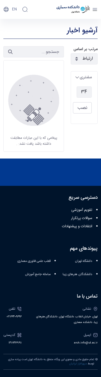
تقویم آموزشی (81, 210)
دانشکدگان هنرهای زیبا (77, 274)
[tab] (84, 77)
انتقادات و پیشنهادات (77, 226)
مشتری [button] (86, 77)
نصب (82, 107)
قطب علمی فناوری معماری (33, 261)
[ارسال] (10, 51)
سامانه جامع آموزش (37, 274)
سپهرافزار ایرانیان (78, 364)
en (14, 9)
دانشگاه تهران (83, 261)
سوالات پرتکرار (81, 218)
